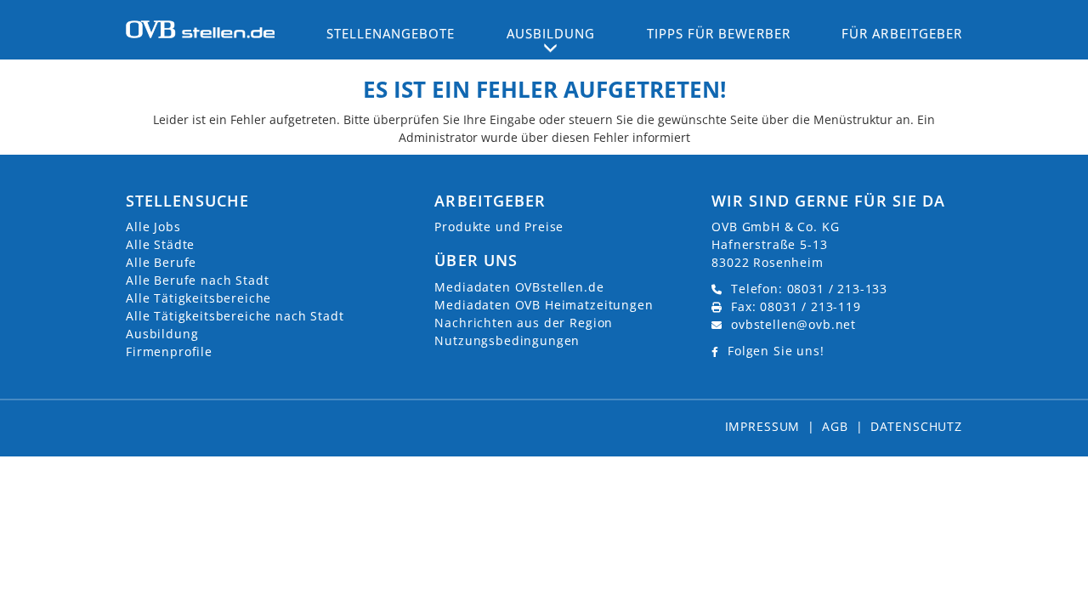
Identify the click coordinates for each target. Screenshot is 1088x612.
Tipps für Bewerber (718, 33)
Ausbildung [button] (551, 33)
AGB (835, 426)
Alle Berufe (161, 262)
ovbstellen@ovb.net (793, 324)
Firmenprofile (169, 351)
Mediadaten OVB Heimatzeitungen (543, 305)
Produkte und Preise (499, 226)
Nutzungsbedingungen (507, 340)
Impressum (763, 426)
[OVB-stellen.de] (200, 28)
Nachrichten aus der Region (523, 322)
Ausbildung (162, 334)
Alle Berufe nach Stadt (197, 280)
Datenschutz (916, 426)
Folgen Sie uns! (776, 351)
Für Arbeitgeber (902, 33)
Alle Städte (160, 244)
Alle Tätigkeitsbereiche (198, 298)
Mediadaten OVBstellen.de (519, 287)
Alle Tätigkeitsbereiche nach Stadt (235, 316)
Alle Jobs (153, 226)
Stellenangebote (391, 33)
